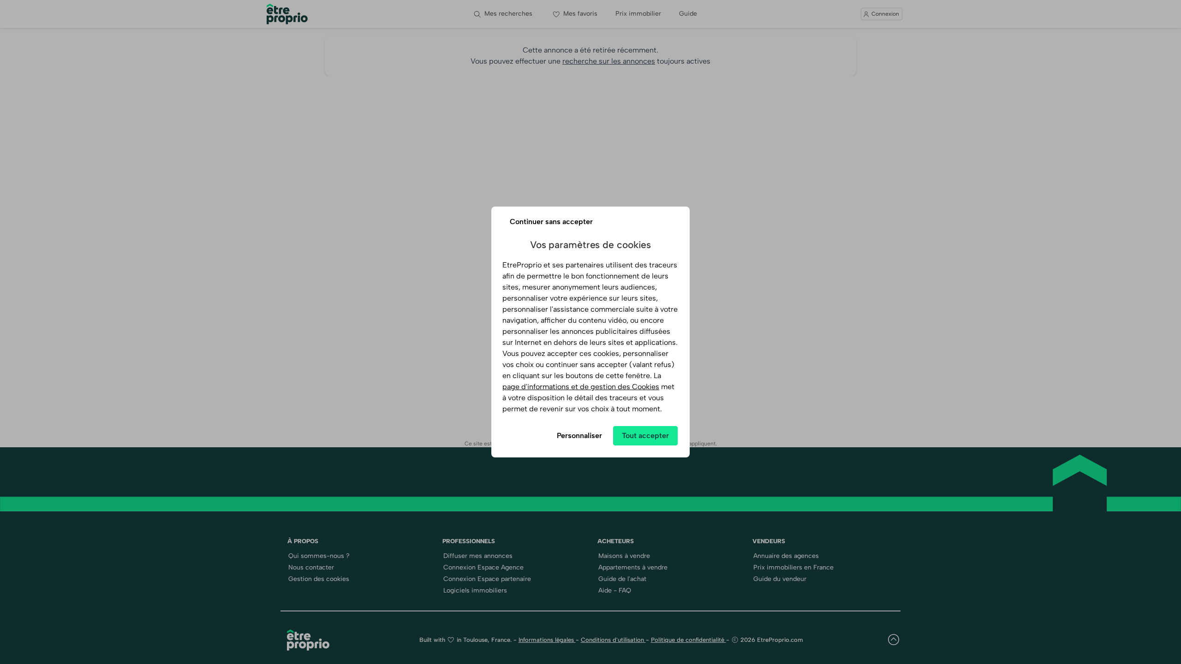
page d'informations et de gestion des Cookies (580, 386)
